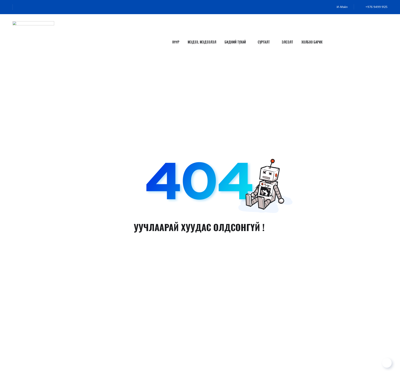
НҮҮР (175, 42)
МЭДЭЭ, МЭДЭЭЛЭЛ (202, 42)
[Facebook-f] (26, 7)
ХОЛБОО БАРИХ (311, 42)
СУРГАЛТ (264, 42)
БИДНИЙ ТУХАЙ (235, 42)
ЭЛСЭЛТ (287, 42)
